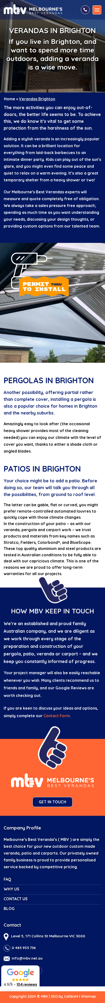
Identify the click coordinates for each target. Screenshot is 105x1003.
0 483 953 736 (24, 947)
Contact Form (56, 715)
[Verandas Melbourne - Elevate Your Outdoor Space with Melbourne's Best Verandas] (40, 9)
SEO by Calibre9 (64, 996)
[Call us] (85, 9)
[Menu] (97, 10)
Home (9, 98)
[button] (20, 977)
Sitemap (88, 996)
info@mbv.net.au (27, 958)
